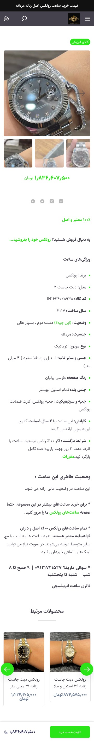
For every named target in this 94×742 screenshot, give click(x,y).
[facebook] (61, 201)
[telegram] (42, 201)
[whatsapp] (33, 201)
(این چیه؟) (62, 322)
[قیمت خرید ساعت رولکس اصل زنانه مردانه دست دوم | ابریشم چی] (74, 18)
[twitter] (52, 201)
